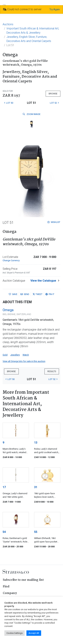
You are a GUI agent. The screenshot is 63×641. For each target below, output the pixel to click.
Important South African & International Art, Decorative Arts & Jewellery (32, 30)
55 (35, 532)
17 (4, 487)
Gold (5, 354)
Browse (53, 93)
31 (35, 487)
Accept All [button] (34, 633)
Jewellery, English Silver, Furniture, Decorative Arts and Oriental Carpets (28, 39)
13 (35, 442)
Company (10, 593)
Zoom (33, 114)
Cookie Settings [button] (14, 633)
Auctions (8, 24)
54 (4, 532)
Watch (26, 354)
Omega (8, 310)
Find (6, 586)
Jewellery (15, 354)
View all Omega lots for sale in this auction (24, 361)
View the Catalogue (43, 280)
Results (51, 371)
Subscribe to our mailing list (23, 580)
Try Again (54, 9)
